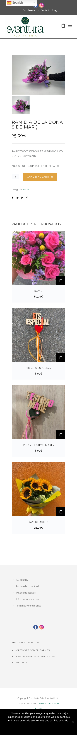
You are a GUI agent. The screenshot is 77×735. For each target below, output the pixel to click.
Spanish (17, 2)
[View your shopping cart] (63, 26)
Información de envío (27, 599)
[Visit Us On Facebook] (35, 626)
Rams (26, 189)
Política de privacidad (27, 586)
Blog (54, 10)
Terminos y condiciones (28, 605)
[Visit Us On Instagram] (41, 5)
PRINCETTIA (21, 662)
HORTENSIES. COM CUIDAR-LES (32, 650)
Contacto (45, 10)
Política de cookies (25, 592)
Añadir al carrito (40, 176)
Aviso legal (22, 579)
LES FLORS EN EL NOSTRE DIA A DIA (35, 656)
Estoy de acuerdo (27, 727)
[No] (72, 722)
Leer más (56, 727)
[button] (60, 280)
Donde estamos (31, 10)
